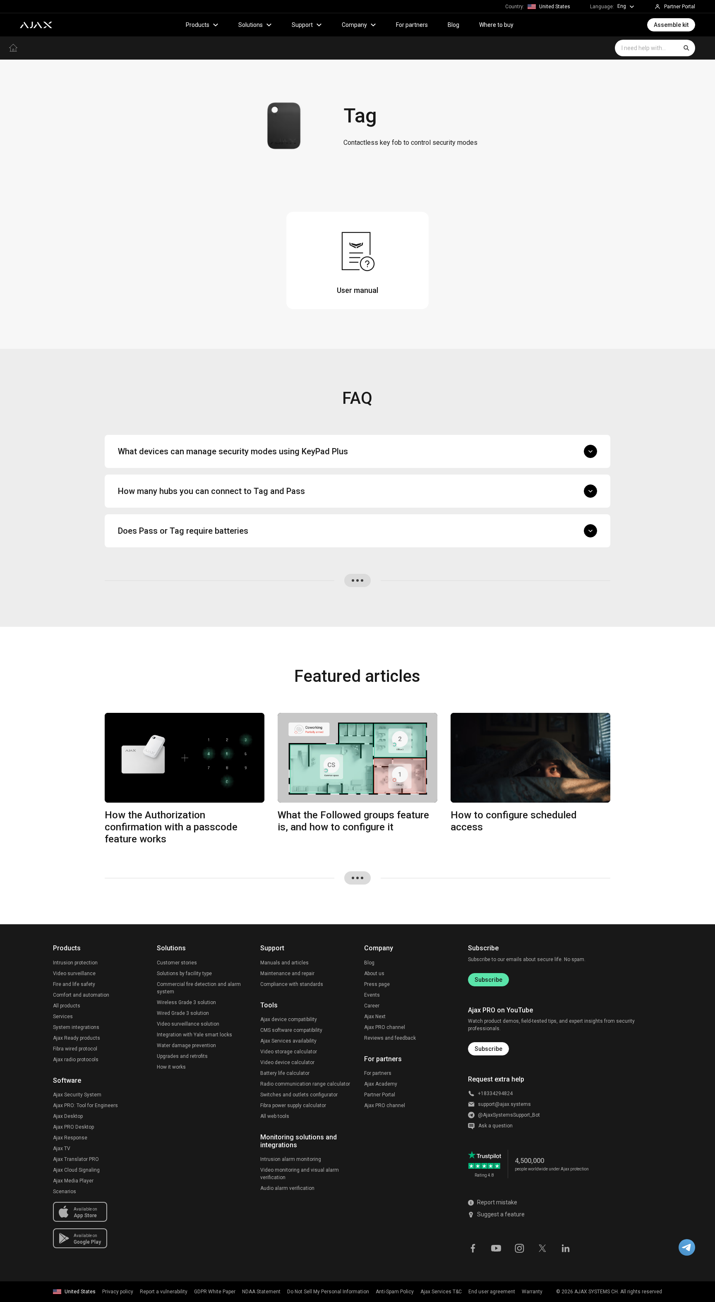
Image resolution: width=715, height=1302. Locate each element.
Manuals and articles (284, 963)
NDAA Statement (261, 1292)
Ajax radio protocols (75, 1059)
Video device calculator (287, 1062)
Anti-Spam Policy (395, 1292)
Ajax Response (70, 1138)
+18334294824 (495, 1093)
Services (63, 1016)
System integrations (76, 1027)
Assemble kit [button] (671, 25)
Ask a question (495, 1126)
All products (66, 1006)
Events (372, 995)
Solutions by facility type (184, 973)
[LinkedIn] (566, 1247)
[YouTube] (496, 1247)
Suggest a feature (501, 1214)
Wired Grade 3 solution (183, 1013)
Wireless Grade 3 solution (186, 1002)
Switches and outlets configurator (299, 1095)
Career (371, 1006)
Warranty (532, 1292)
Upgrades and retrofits (182, 1056)
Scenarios (64, 1191)
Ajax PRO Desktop (73, 1127)
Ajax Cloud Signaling (76, 1170)
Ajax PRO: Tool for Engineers (85, 1105)
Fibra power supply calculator (293, 1105)
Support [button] (302, 25)
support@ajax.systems (504, 1104)
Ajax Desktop (68, 1116)
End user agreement (491, 1292)
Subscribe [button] (488, 1048)
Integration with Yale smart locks (194, 1035)
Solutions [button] (250, 25)
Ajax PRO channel (384, 1027)
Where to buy (496, 25)
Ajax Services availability (288, 1041)
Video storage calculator (288, 1052)
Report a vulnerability (163, 1292)
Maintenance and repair (287, 973)
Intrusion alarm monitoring (290, 1159)
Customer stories (177, 963)
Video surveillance (74, 973)
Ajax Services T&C (441, 1292)
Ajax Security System (77, 1095)
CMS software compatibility (291, 1030)
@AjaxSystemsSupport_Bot (509, 1115)
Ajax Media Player (73, 1181)
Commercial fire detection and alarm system (199, 988)
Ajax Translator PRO (76, 1159)
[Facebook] (473, 1247)
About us (374, 973)
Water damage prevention (186, 1045)
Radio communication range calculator (305, 1084)
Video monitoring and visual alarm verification (299, 1173)
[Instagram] (519, 1247)
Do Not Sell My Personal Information (328, 1292)
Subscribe (488, 979)
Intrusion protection (75, 963)
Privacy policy (117, 1292)
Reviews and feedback (390, 1038)
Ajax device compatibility (288, 1019)
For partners (412, 25)
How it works (171, 1067)
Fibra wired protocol (75, 1049)
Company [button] (354, 25)
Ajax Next (375, 1016)
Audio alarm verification (287, 1188)
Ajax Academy (380, 1084)
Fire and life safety (74, 984)
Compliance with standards (291, 984)
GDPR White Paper (214, 1292)
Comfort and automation (81, 995)
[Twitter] (542, 1247)
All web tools (274, 1116)
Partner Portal (379, 1095)
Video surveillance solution (188, 1024)
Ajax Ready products (76, 1038)
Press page (377, 984)
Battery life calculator (285, 1073)
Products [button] (197, 25)
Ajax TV (61, 1148)
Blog (453, 25)
